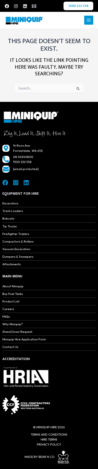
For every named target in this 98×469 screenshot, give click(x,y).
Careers (8, 309)
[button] (78, 6)
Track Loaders (12, 211)
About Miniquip (13, 286)
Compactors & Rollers (18, 241)
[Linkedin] (25, 6)
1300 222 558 (22, 162)
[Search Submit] (78, 88)
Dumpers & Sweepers (17, 256)
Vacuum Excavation (16, 249)
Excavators (10, 203)
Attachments (11, 264)
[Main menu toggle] (88, 20)
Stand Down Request (17, 332)
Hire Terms (49, 439)
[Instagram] (16, 6)
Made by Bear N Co (39, 457)
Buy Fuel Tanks (12, 294)
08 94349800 (23, 157)
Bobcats (8, 218)
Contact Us (10, 347)
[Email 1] (34, 6)
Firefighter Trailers (15, 234)
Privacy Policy (49, 444)
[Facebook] (7, 6)
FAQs (6, 316)
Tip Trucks (9, 226)
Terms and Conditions (49, 434)
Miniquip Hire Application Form (24, 339)
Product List (11, 301)
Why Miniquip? (12, 324)
